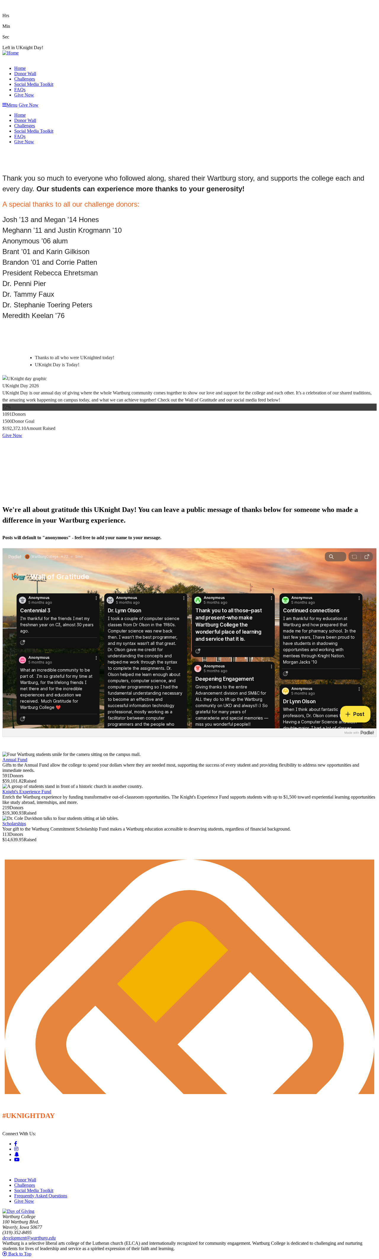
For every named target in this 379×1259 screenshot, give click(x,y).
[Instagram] (16, 1149)
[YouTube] (17, 1159)
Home (20, 68)
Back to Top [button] (19, 1253)
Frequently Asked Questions (40, 1195)
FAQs (19, 89)
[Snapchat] (16, 1154)
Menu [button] (12, 104)
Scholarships (14, 823)
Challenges (24, 78)
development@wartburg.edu (29, 1237)
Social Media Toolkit (33, 84)
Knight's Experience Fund (26, 791)
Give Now (24, 94)
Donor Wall (25, 73)
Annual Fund (14, 759)
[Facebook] (15, 1143)
